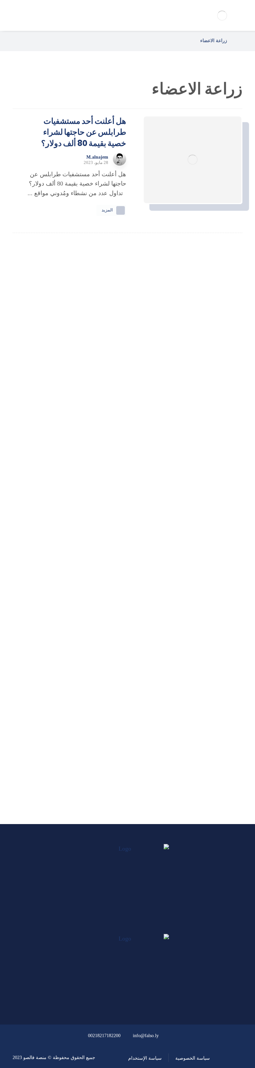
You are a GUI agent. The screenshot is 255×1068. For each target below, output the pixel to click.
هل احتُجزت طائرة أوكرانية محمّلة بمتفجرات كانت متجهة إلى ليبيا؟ (127, 604)
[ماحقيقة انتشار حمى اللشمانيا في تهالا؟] (127, 393)
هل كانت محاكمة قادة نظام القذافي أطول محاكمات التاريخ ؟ (127, 480)
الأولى (123, 689)
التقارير (123, 725)
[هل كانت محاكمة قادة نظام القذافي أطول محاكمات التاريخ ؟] (127, 455)
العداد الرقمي (123, 761)
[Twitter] (127, 927)
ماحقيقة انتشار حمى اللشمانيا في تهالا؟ (127, 418)
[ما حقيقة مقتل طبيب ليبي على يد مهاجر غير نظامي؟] (127, 517)
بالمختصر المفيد (123, 707)
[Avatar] (119, 159)
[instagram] (115, 927)
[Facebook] (140, 927)
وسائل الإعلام (123, 743)
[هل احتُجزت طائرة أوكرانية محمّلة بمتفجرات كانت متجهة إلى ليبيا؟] (127, 579)
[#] (146, 998)
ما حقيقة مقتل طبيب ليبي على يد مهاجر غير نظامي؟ (128, 542)
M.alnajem (97, 157)
